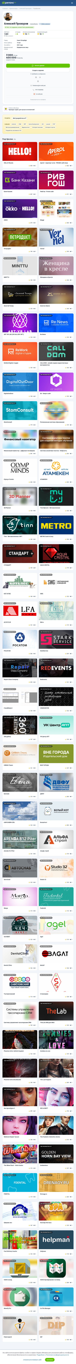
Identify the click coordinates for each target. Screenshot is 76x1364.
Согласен (50, 1360)
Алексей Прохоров (16, 23)
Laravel (48, 124)
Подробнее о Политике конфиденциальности (53, 1355)
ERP (25, 124)
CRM (20, 124)
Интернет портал (50, 127)
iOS (43, 124)
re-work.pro (39, 94)
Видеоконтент (26, 127)
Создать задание (38, 70)
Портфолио (7, 139)
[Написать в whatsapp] (40, 77)
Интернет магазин (37, 127)
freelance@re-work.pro (39, 85)
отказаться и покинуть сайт (32, 1360)
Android (14, 124)
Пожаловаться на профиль (38, 99)
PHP (54, 124)
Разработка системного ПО (13, 130)
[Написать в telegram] (36, 77)
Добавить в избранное (38, 74)
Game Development (34, 124)
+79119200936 (39, 89)
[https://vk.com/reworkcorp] (38, 81)
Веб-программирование (12, 127)
